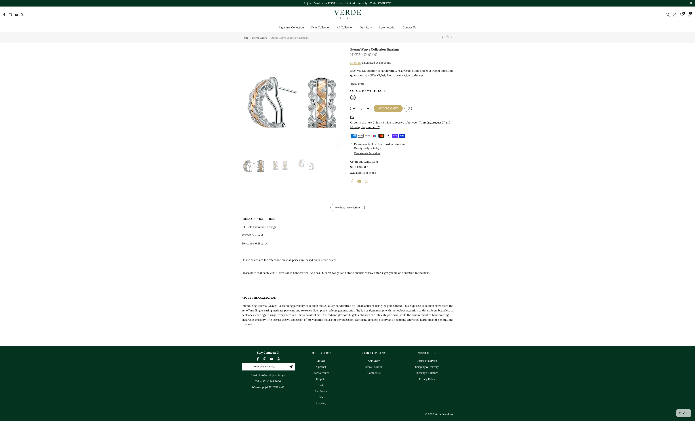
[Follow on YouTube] (16, 14)
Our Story (366, 27)
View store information (367, 153)
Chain (321, 385)
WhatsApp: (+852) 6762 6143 (268, 387)
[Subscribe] (290, 367)
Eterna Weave (259, 38)
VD (321, 397)
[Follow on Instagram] (10, 14)
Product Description (347, 207)
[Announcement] (347, 3)
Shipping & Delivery (427, 366)
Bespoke (321, 379)
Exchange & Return (427, 373)
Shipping (355, 62)
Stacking (321, 403)
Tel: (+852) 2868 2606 (268, 381)
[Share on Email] (359, 181)
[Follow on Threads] (22, 14)
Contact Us (409, 27)
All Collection (345, 27)
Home (245, 38)
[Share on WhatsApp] (366, 181)
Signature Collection (291, 27)
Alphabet (321, 366)
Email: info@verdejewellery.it (268, 375)
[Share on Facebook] (352, 181)
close (4, 3)
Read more (358, 83)
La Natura (321, 391)
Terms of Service (427, 360)
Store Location (387, 27)
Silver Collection (320, 27)
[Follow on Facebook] (4, 14)
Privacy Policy (427, 379)
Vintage (321, 360)
